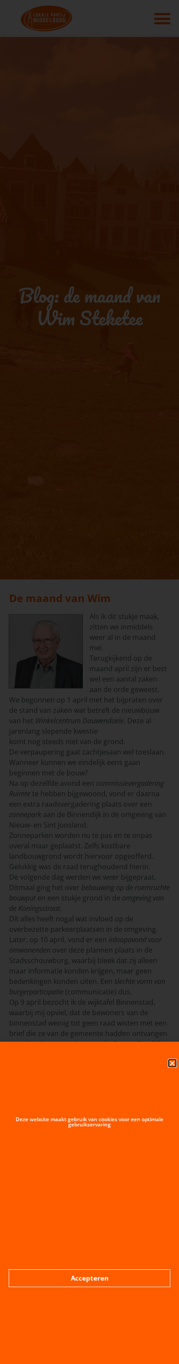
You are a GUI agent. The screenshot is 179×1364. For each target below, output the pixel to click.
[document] (89, 682)
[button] (172, 1063)
